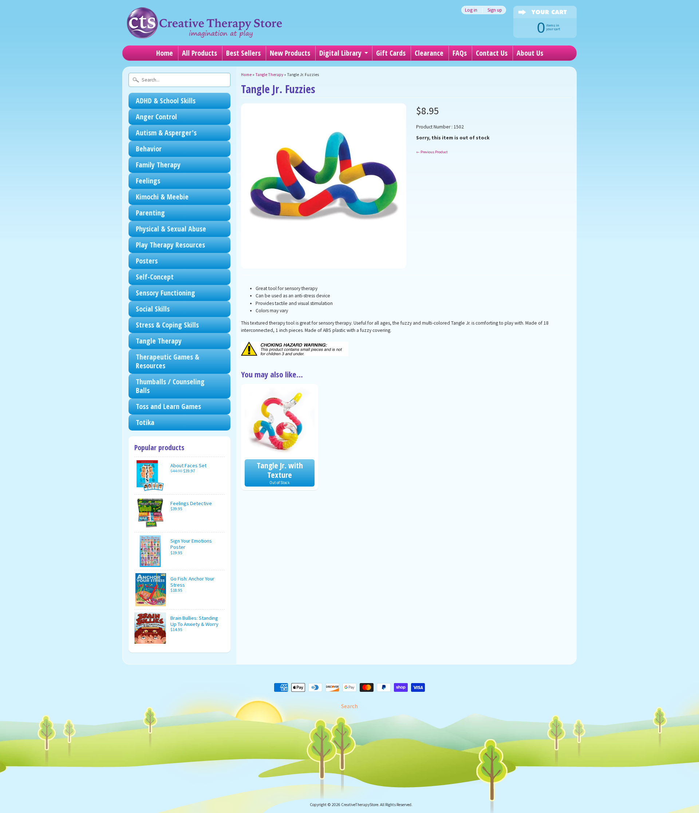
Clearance (429, 53)
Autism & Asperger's (166, 133)
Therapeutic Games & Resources (167, 361)
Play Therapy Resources (170, 245)
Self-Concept (155, 277)
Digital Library (340, 53)
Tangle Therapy (159, 341)
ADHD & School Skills (166, 101)
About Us (530, 53)
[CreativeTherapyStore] (204, 29)
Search (349, 706)
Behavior (149, 149)
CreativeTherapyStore (359, 804)
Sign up (494, 10)
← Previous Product (432, 152)
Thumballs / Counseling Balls (170, 386)
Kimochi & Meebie (162, 197)
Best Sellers (243, 53)
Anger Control (156, 117)
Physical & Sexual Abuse (171, 229)
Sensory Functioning (165, 293)
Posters (147, 261)
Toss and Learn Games (168, 406)
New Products (290, 53)
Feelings (148, 181)
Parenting (150, 213)
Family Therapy (158, 165)
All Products (199, 53)
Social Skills (153, 309)
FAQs (460, 53)
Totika (145, 422)
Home (164, 53)
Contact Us (492, 53)
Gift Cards (391, 53)
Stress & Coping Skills (167, 325)
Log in (471, 10)
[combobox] (179, 80)
